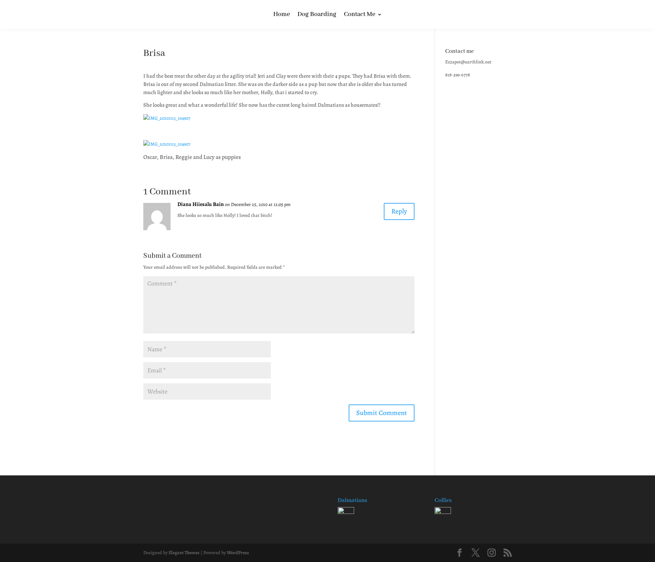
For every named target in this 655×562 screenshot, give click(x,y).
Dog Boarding (316, 15)
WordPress (238, 552)
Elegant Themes (184, 552)
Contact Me (359, 15)
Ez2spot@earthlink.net (468, 62)
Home (281, 15)
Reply (399, 211)
